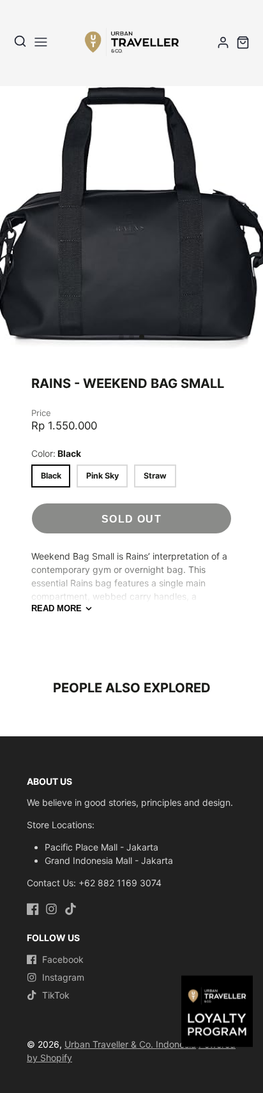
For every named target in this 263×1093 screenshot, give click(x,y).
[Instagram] (51, 909)
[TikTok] (70, 909)
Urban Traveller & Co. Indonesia (130, 1044)
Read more (56, 608)
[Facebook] (33, 909)
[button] (121, 336)
